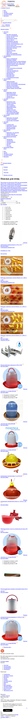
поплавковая (8, 216)
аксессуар (7, 207)
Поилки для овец (11, 127)
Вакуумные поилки (6, 187)
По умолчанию (18, 194)
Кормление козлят (11, 93)
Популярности (4, 194)
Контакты (6, 16)
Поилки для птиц (11, 50)
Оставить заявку (5, 661)
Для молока (9, 139)
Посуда (8, 144)
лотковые (7, 211)
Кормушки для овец (12, 126)
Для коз (5, 89)
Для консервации (11, 142)
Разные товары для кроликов (14, 88)
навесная (7, 213)
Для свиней (6, 115)
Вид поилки (4, 204)
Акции (5, 11)
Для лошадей (7, 130)
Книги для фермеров (12, 58)
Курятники (9, 49)
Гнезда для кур (10, 39)
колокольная (8, 210)
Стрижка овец (10, 124)
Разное (8, 66)
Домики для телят (11, 109)
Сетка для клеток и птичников (14, 68)
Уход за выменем (11, 105)
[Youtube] (3, 698)
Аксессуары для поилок (11, 191)
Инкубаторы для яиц (12, 38)
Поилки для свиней (12, 119)
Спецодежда (10, 69)
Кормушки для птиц (12, 48)
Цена (9, 194)
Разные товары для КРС (13, 113)
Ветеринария (10, 73)
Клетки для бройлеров (12, 35)
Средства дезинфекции (12, 70)
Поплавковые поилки (6, 190)
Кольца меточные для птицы (14, 46)
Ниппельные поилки (19, 189)
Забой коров (10, 108)
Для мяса (9, 143)
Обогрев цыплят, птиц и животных (16, 64)
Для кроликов (7, 78)
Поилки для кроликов (12, 85)
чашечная (7, 219)
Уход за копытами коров (13, 112)
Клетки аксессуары (11, 45)
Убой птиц (9, 52)
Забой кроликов (11, 81)
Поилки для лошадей (12, 135)
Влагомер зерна (11, 74)
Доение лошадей (11, 134)
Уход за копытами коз (12, 95)
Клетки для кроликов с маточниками (16, 84)
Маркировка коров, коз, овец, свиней (16, 62)
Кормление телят (11, 101)
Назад (5, 33)
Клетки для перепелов (12, 42)
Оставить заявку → (5, 717)
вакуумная (8, 208)
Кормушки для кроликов (13, 87)
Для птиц (6, 31)
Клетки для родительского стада (15, 44)
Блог (5, 10)
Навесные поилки (9, 189)
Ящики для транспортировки (14, 54)
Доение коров (10, 104)
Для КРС (6, 99)
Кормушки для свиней (12, 117)
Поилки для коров (11, 103)
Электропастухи (11, 72)
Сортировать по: (5, 196)
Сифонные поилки (17, 190)
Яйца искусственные (12, 53)
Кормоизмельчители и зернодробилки (16, 61)
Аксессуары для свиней (13, 120)
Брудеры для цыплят (12, 34)
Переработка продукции (10, 136)
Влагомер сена (10, 76)
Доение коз (9, 96)
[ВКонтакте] (1, 698)
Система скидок (8, 14)
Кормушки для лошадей (13, 132)
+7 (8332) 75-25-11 (5, 8)
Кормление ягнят (11, 128)
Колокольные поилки (16, 187)
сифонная (7, 217)
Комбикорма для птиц (12, 41)
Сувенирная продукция (13, 77)
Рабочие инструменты (12, 65)
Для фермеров (7, 56)
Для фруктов (10, 140)
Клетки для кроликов (12, 83)
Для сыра (9, 146)
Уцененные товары (8, 147)
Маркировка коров (11, 107)
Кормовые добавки (11, 60)
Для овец (6, 121)
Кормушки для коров (12, 111)
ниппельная (8, 214)
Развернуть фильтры (6, 198)
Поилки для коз (10, 97)
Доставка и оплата (8, 13)
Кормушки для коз (11, 92)
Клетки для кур (10, 37)
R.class (16, 714)
